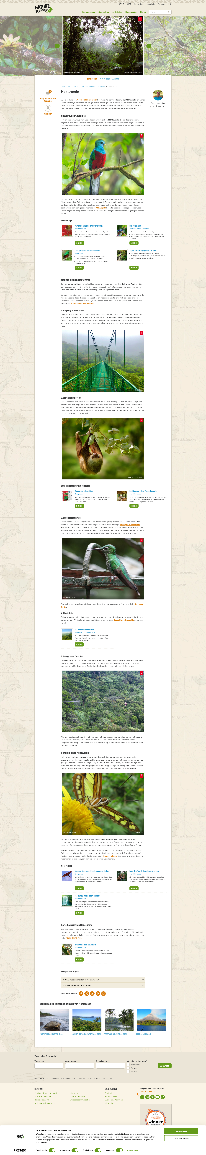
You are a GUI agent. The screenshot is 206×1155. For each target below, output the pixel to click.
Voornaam (39, 1061)
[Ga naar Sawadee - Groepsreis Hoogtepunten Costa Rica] (67, 876)
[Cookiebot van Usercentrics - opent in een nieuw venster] (20, 1150)
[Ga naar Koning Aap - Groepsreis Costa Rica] (67, 255)
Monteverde (92, 78)
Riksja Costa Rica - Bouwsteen (85, 944)
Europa (134, 1068)
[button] (57, 46)
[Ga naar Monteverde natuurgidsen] (67, 496)
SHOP (129, 4)
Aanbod (115, 78)
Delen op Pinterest (140, 19)
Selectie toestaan (181, 1138)
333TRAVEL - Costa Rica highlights (87, 895)
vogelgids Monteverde (130, 524)
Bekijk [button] (79, 243)
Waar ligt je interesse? (137, 1061)
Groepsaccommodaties (80, 1100)
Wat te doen (105, 78)
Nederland (135, 1064)
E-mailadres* (102, 1061)
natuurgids (101, 208)
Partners (161, 4)
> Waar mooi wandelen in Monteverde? (81, 980)
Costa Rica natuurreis (87, 100)
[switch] (75, 1150)
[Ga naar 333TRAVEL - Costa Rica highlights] (67, 901)
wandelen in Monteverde (82, 303)
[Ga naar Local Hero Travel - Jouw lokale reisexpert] (122, 876)
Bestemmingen (88, 12)
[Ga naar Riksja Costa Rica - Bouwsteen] (67, 949)
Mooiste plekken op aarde (46, 1093)
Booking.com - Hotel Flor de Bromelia (143, 491)
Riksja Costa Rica (74, 938)
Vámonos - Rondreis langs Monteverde (89, 225)
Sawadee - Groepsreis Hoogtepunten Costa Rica (92, 871)
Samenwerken (111, 1096)
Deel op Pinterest (141, 136)
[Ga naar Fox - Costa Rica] (122, 231)
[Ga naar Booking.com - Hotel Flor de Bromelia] (122, 496)
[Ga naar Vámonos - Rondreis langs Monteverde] (67, 231)
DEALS (121, 4)
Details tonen (132, 1150)
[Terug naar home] (43, 8)
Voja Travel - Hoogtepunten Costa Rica (143, 250)
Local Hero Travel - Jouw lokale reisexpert (144, 871)
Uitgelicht (151, 4)
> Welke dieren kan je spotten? (77, 985)
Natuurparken (131, 12)
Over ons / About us (114, 1100)
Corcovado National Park (115, 1034)
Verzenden (164, 1065)
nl (168, 4)
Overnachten (103, 12)
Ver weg (134, 1071)
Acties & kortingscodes (44, 1103)
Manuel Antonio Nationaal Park (86, 1034)
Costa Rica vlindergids (124, 620)
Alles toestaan (181, 1131)
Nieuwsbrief (139, 4)
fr (171, 4)
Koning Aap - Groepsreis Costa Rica (87, 250)
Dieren (143, 12)
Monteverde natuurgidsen (84, 491)
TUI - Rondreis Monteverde (84, 629)
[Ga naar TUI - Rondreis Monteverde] (67, 634)
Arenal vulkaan (110, 856)
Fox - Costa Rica (135, 225)
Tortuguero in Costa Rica (51, 1034)
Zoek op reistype (77, 1096)
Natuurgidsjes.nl (41, 1100)
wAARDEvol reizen (42, 1096)
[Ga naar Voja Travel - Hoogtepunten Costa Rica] (122, 255)
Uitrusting (74, 1093)
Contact (108, 1093)
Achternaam (70, 1061)
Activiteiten (117, 12)
